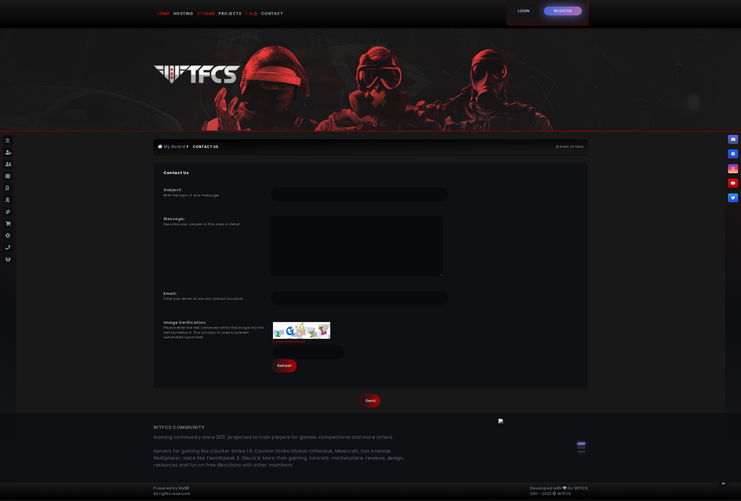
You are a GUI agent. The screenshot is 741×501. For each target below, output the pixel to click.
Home (162, 14)
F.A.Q (251, 14)
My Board (174, 146)
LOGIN (524, 11)
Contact (272, 14)
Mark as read (571, 147)
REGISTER (563, 11)
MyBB (184, 488)
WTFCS (581, 488)
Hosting (183, 14)
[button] (581, 444)
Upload (206, 14)
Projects (230, 14)
